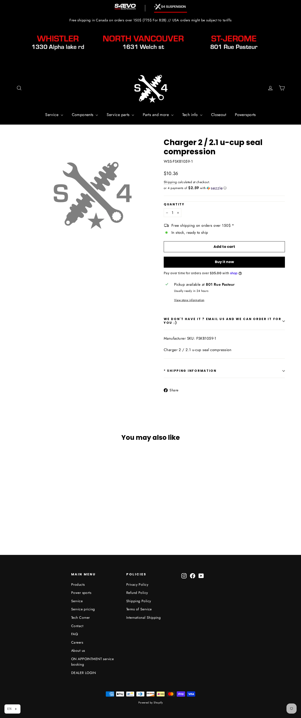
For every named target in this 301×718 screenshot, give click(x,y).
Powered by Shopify (150, 703)
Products (78, 584)
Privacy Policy (137, 584)
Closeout (218, 115)
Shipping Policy (138, 601)
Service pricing (83, 609)
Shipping (170, 182)
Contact (77, 625)
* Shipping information (190, 371)
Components (83, 115)
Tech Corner (80, 617)
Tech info (190, 115)
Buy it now (224, 261)
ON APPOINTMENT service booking (92, 661)
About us (78, 650)
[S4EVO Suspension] (125, 6)
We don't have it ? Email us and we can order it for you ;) (222, 321)
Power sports (81, 592)
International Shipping (143, 617)
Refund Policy (137, 592)
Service (52, 115)
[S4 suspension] (170, 7)
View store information (189, 300)
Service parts (119, 115)
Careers (77, 642)
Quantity (174, 204)
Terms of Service (139, 609)
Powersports (245, 115)
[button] (224, 188)
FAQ (74, 634)
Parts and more (156, 115)
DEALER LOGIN (83, 672)
